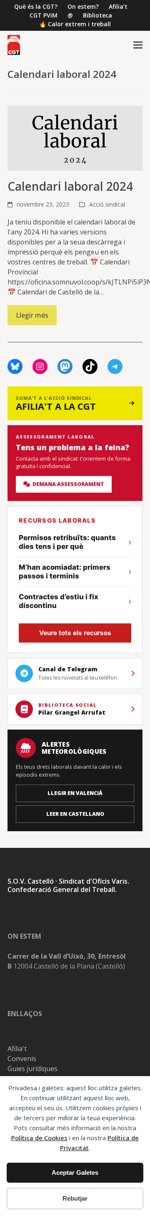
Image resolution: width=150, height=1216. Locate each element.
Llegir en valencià (75, 793)
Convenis (22, 1058)
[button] (137, 45)
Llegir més (32, 315)
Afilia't (17, 1048)
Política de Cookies (39, 1138)
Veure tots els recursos (75, 633)
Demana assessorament (67, 484)
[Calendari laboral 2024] (75, 137)
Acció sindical (107, 204)
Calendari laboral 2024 (70, 186)
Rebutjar (75, 1198)
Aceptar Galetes (75, 1172)
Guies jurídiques (33, 1068)
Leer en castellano (75, 813)
